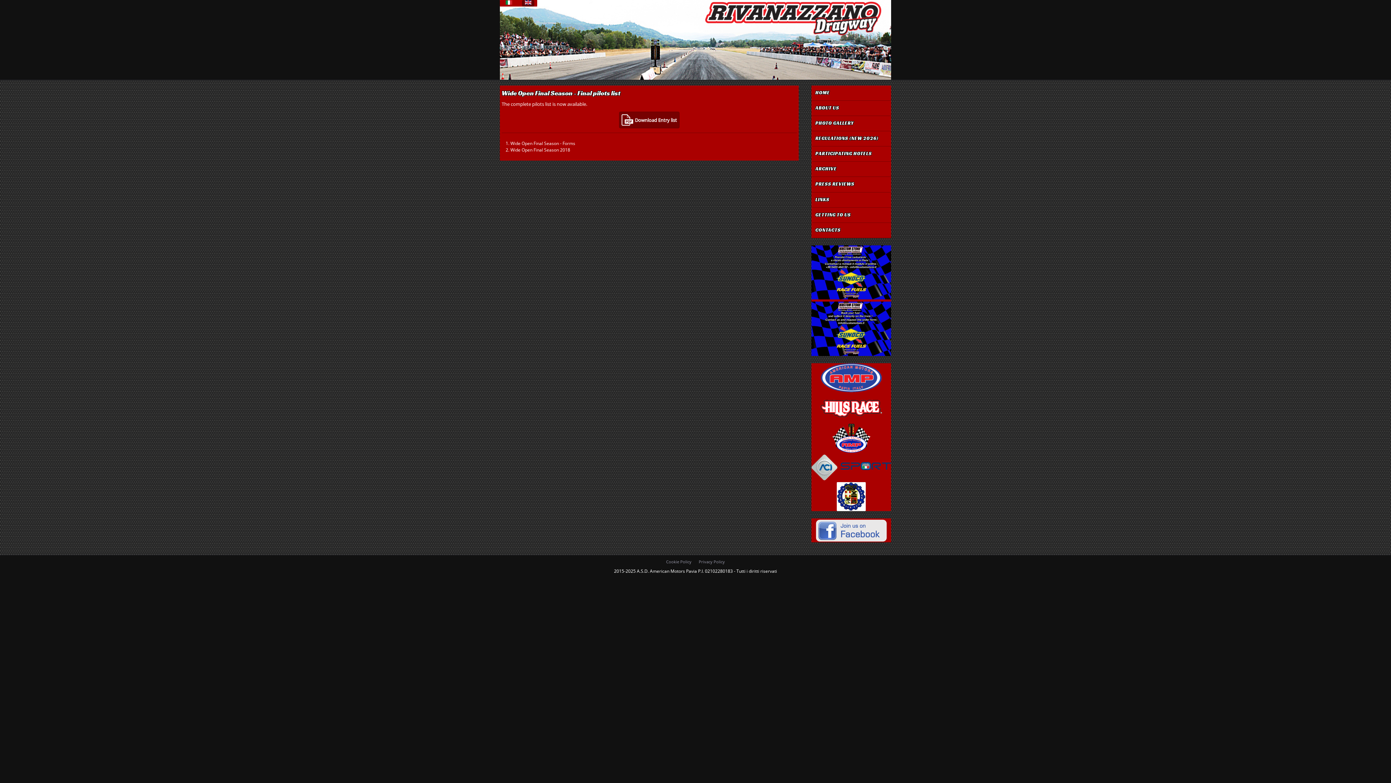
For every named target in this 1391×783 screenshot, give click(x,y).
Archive (826, 169)
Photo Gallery (834, 123)
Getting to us (833, 215)
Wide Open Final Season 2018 (540, 150)
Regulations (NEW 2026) (846, 138)
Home (822, 93)
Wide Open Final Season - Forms (542, 143)
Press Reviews (835, 184)
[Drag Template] (792, 36)
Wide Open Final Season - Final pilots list (561, 93)
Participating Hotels (843, 154)
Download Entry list (656, 120)
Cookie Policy (679, 561)
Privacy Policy (712, 561)
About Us (827, 108)
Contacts (828, 230)
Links (822, 200)
